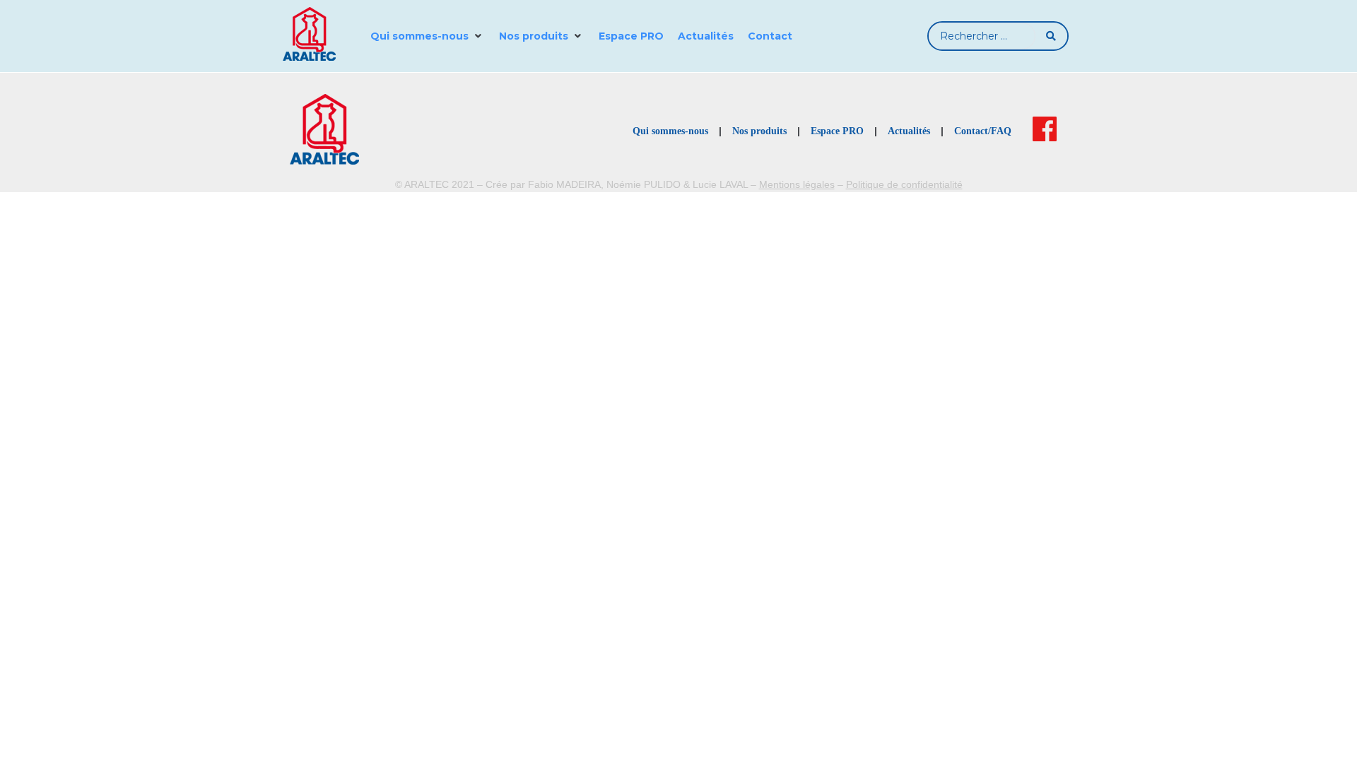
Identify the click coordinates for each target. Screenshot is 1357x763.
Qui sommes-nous (670, 131)
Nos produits (759, 131)
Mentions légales (797, 184)
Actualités (909, 131)
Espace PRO (837, 131)
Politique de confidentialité (904, 184)
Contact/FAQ (982, 131)
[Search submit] (1051, 36)
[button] (427, 36)
